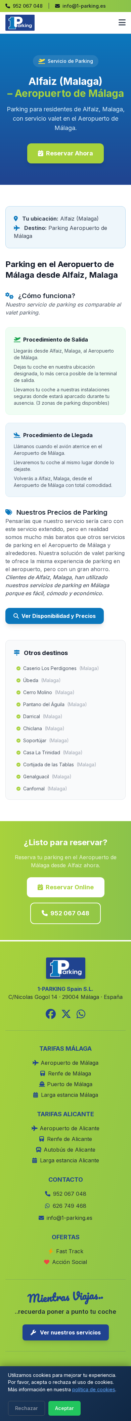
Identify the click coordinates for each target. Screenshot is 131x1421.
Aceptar (64, 1408)
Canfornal (45, 788)
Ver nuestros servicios (70, 1332)
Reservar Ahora (69, 153)
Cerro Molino (49, 692)
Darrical (42, 716)
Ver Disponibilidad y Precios (58, 616)
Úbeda (42, 680)
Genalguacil (47, 776)
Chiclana (43, 728)
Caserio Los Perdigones (61, 668)
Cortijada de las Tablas (59, 764)
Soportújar (46, 740)
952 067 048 (69, 913)
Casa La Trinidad (53, 752)
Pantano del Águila (55, 704)
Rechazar (26, 1408)
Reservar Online (70, 887)
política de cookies (93, 1389)
